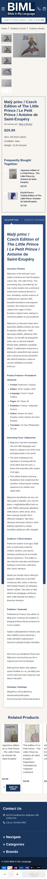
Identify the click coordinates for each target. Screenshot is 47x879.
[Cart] (44, 8)
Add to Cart (34, 875)
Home (4, 29)
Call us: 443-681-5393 (16, 823)
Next (9, 90)
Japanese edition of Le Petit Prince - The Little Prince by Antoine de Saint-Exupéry (29, 176)
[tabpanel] (11, 758)
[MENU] (3, 8)
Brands (12, 852)
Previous (4, 90)
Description (11, 220)
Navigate (13, 837)
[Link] (21, 8)
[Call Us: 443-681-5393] (39, 8)
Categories (15, 844)
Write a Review (25, 124)
